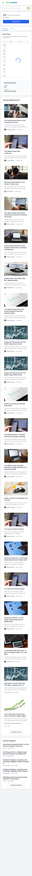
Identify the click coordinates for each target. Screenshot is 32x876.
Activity (12, 28)
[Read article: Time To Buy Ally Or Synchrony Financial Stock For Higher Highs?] (16, 712)
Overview (5, 28)
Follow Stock (16, 21)
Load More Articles (16, 732)
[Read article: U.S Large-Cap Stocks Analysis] (16, 584)
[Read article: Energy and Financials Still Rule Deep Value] (16, 400)
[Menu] (2, 2)
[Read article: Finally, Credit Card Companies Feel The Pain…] (16, 495)
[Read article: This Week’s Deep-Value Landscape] (16, 148)
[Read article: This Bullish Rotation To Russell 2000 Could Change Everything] (16, 431)
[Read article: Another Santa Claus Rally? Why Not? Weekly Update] (16, 275)
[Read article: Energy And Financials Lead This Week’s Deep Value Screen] (16, 338)
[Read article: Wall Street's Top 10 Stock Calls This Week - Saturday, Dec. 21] (16, 680)
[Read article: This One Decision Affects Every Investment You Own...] (16, 117)
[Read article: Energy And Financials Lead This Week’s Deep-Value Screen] (16, 369)
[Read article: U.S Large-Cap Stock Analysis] (16, 524)
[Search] (28, 8)
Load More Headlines (16, 785)
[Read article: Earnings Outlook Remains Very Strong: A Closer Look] (16, 179)
